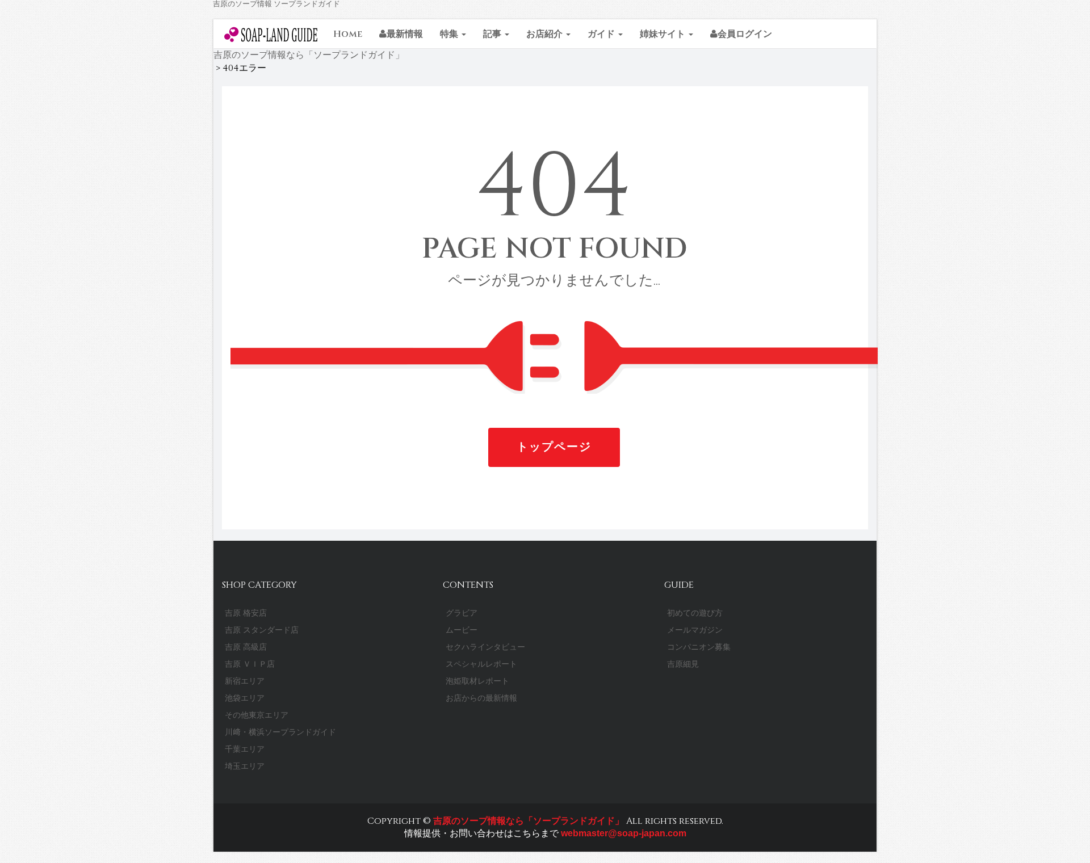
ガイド (602, 34)
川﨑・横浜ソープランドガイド (280, 732)
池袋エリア (245, 698)
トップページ (554, 446)
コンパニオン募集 (699, 647)
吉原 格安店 (246, 613)
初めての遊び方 (695, 613)
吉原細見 (683, 664)
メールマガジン (695, 630)
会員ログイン (745, 34)
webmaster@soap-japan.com (622, 833)
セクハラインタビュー (485, 647)
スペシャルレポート (481, 664)
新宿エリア (245, 681)
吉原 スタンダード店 (262, 630)
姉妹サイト (663, 34)
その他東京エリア (256, 715)
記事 (493, 34)
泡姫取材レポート (477, 681)
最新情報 (405, 34)
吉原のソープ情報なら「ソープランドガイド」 (528, 821)
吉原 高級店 (246, 647)
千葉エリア (245, 749)
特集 (450, 34)
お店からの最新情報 (481, 698)
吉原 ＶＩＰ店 (250, 664)
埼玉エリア (245, 766)
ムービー (461, 630)
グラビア (461, 613)
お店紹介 (545, 34)
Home (347, 34)
